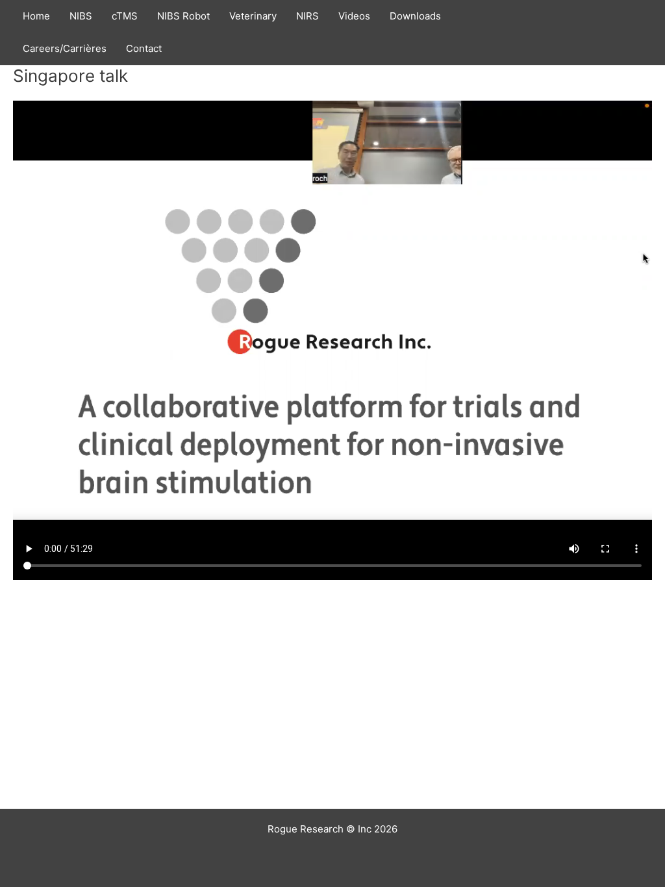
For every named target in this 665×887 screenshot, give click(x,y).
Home (36, 16)
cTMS (125, 16)
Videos (354, 16)
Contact (144, 48)
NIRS (307, 16)
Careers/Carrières (65, 48)
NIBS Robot (183, 16)
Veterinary (253, 16)
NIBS (80, 16)
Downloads (415, 16)
